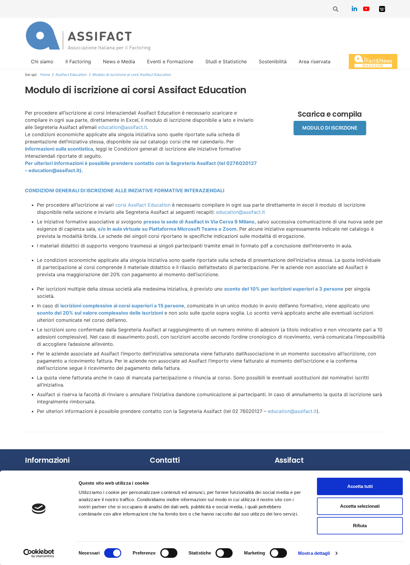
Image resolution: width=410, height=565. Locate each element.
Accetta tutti (360, 486)
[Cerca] (336, 9)
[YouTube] (366, 9)
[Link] (382, 9)
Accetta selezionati (360, 506)
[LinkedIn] (354, 9)
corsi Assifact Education (142, 205)
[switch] (168, 553)
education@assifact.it (122, 127)
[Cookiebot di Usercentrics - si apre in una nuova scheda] (39, 553)
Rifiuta (360, 525)
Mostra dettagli (314, 553)
